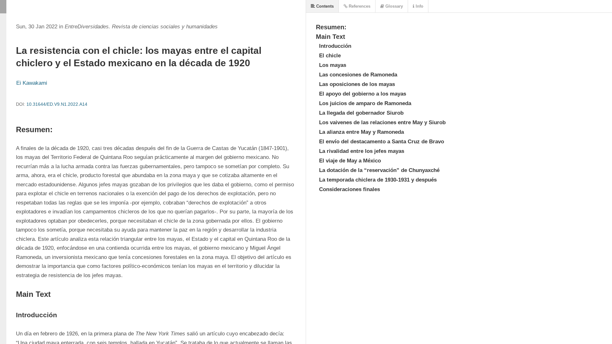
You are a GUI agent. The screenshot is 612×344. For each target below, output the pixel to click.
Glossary (393, 6)
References (358, 6)
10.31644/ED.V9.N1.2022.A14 (56, 104)
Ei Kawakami (31, 83)
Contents (324, 6)
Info (418, 6)
